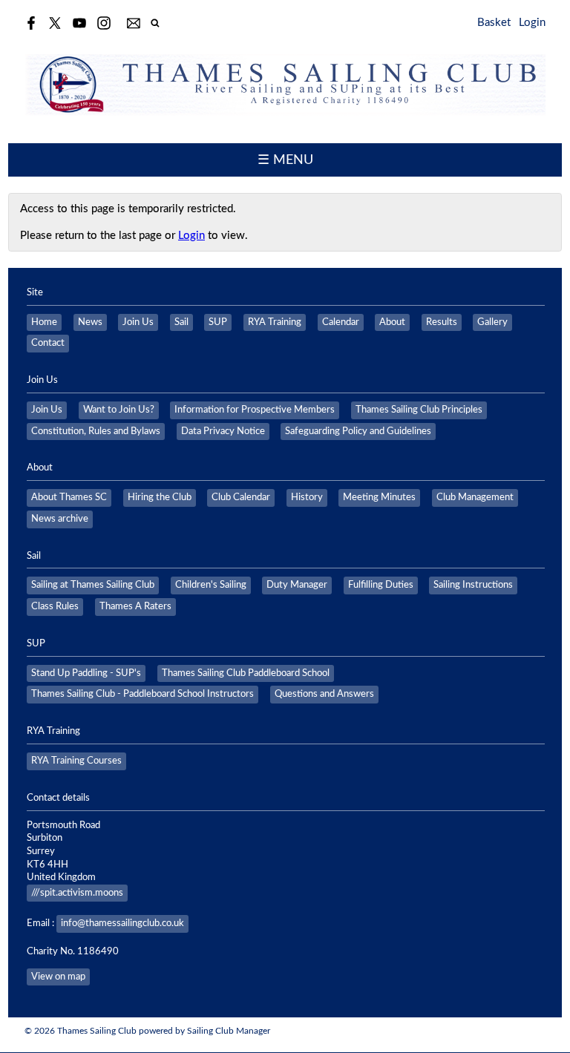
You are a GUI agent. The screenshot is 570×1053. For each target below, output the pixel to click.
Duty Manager (296, 584)
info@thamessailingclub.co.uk (122, 923)
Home (44, 322)
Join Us (138, 322)
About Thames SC (69, 497)
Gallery (492, 322)
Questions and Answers (324, 693)
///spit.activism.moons (77, 892)
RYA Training (274, 322)
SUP (218, 322)
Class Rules (55, 606)
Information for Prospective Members (254, 409)
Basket (494, 22)
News (90, 322)
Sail (181, 322)
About (392, 322)
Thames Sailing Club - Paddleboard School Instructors (142, 693)
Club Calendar (241, 497)
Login (532, 22)
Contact (48, 342)
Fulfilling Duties (380, 584)
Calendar (340, 322)
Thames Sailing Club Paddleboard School (246, 673)
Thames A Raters (135, 606)
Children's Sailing (210, 584)
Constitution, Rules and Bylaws (95, 431)
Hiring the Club (159, 497)
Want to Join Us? (118, 409)
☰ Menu (285, 160)
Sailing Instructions (473, 584)
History (307, 497)
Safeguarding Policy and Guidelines (358, 431)
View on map (58, 976)
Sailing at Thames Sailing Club (92, 584)
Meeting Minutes (379, 497)
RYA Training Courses (76, 760)
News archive (59, 518)
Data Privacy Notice (223, 431)
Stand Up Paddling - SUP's (86, 673)
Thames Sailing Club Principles (419, 409)
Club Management (475, 497)
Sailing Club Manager (228, 1030)
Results (441, 322)
